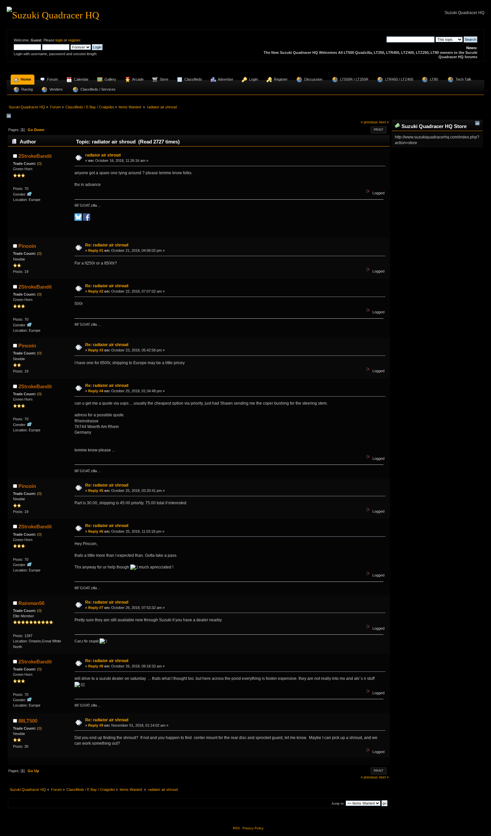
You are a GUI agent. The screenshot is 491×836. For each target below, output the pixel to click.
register (74, 40)
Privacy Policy (253, 828)
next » (384, 122)
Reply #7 (95, 608)
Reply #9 (95, 725)
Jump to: (338, 803)
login (59, 40)
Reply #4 (95, 391)
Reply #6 (95, 531)
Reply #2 (95, 291)
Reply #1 (95, 250)
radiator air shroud (103, 155)
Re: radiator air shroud (106, 245)
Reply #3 (95, 350)
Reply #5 (95, 491)
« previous (369, 122)
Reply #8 (95, 666)
